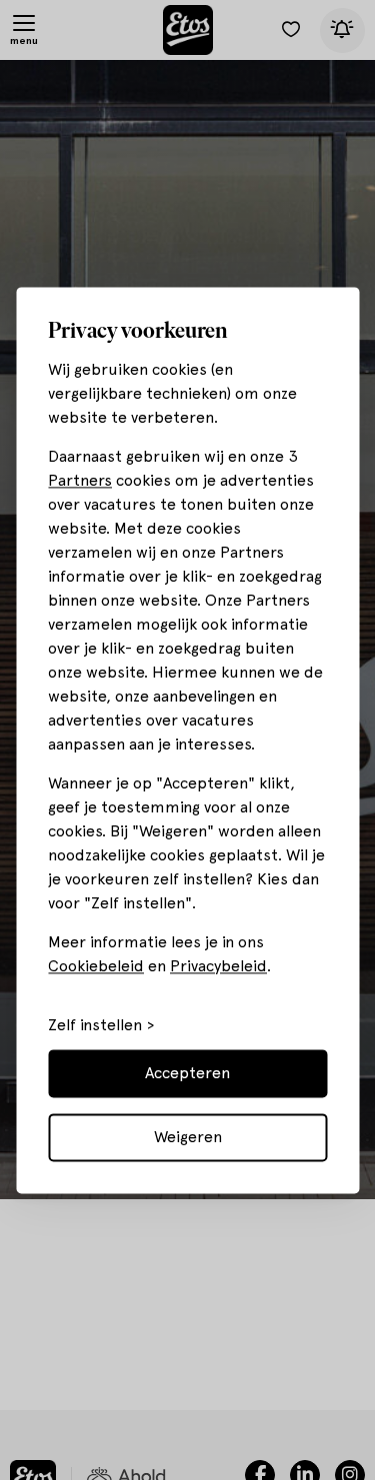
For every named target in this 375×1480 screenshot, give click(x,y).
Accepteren (187, 1072)
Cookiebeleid (96, 965)
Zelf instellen (95, 1025)
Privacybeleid (218, 965)
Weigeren (188, 1136)
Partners (80, 480)
